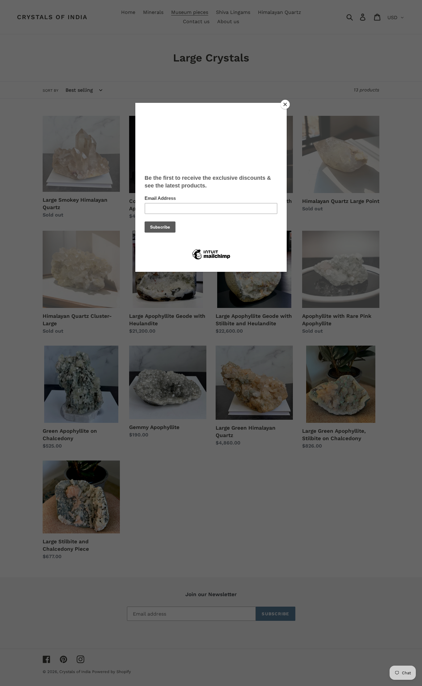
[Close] (285, 104)
